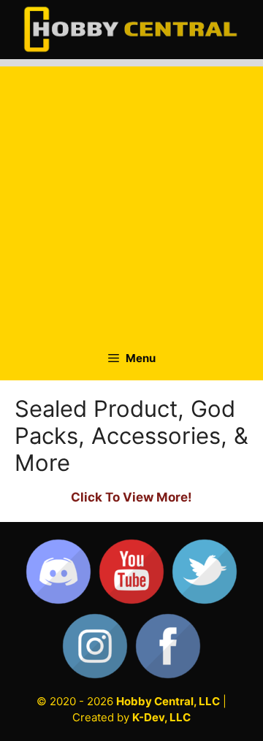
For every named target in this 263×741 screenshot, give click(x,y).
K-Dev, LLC (161, 717)
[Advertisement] (131, 197)
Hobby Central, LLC (168, 701)
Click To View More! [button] (131, 497)
